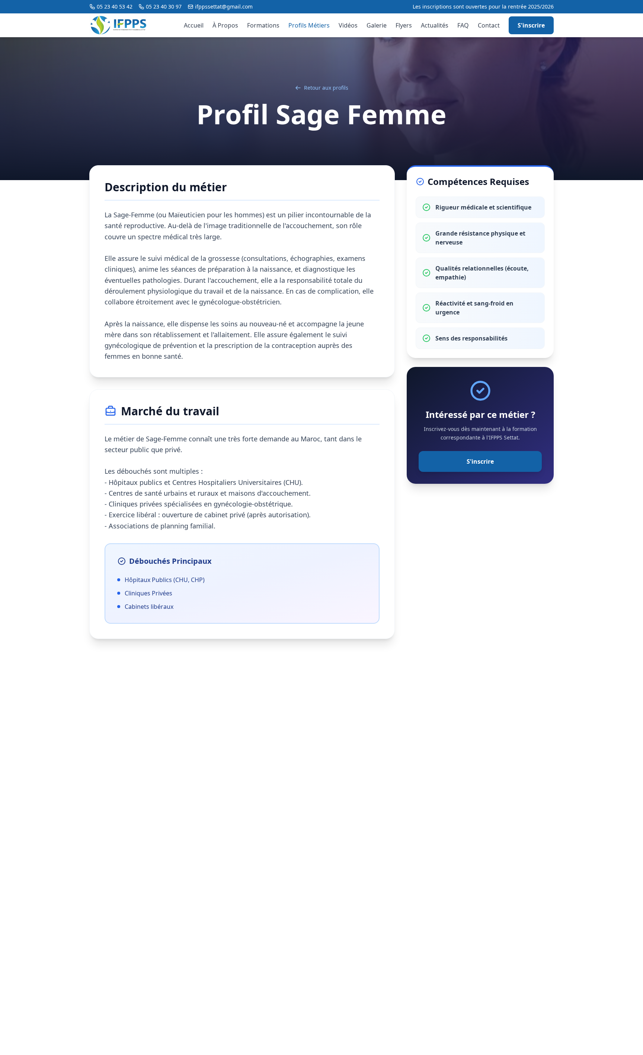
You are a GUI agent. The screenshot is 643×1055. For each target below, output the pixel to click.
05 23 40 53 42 (114, 6)
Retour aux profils (326, 87)
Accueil (194, 25)
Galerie (377, 25)
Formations (263, 25)
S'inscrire (531, 25)
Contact (489, 25)
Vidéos (348, 25)
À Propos (225, 25)
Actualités (434, 25)
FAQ (463, 25)
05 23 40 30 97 (164, 6)
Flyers (404, 25)
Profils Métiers (309, 25)
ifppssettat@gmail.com (224, 6)
